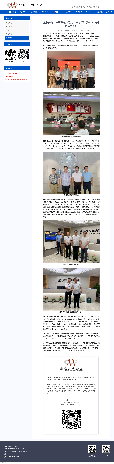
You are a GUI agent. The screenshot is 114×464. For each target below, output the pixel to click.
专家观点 (79, 12)
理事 (7, 30)
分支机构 (100, 12)
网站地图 (3, 463)
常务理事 (9, 27)
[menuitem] (11, 12)
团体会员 (9, 34)
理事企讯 (9, 38)
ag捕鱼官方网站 (10, 12)
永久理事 (9, 23)
